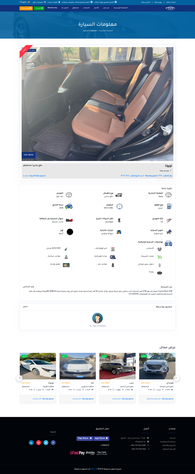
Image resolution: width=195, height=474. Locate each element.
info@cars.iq (140, 442)
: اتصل (149, 176)
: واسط (34, 176)
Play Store (83, 439)
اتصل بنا (65, 8)
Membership (52, 8)
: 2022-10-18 (130, 176)
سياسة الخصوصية (168, 442)
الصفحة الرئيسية (120, 8)
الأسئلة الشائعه (169, 449)
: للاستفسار (162, 399)
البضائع (76, 8)
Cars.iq (94, 469)
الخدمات (86, 8)
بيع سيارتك (25, 8)
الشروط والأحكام (169, 446)
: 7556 (165, 176)
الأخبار (96, 8)
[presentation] (176, 378)
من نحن (106, 8)
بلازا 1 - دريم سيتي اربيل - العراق (133, 438)
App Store (100, 439)
